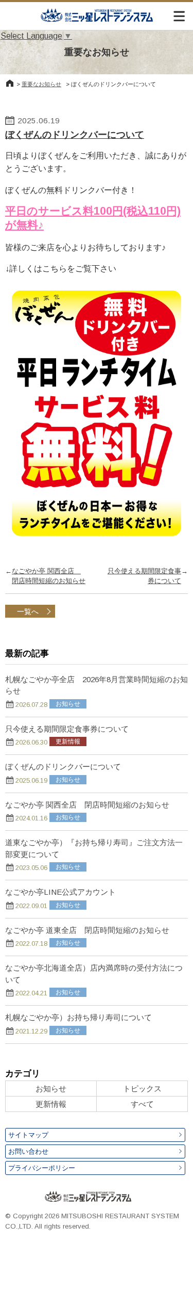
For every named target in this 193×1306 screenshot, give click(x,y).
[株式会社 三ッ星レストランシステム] (96, 15)
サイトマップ (28, 1135)
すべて (142, 1104)
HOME (9, 83)
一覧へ (28, 611)
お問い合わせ (28, 1151)
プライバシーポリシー (41, 1168)
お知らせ (51, 1088)
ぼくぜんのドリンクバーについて (74, 135)
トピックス (142, 1088)
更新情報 (51, 1104)
